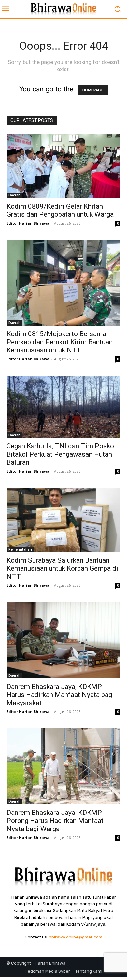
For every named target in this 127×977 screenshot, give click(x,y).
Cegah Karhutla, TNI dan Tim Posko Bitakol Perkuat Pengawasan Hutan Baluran (60, 454)
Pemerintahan (20, 549)
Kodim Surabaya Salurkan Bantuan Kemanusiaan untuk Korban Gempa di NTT (62, 568)
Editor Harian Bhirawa (28, 223)
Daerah (14, 195)
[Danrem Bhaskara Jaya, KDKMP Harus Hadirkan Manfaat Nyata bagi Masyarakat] (63, 640)
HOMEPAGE (92, 90)
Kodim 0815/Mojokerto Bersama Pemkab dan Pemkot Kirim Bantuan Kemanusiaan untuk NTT (60, 342)
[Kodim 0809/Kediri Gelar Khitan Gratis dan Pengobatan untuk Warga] (63, 166)
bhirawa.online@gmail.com (75, 937)
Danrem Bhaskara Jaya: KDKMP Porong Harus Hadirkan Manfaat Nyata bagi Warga (55, 821)
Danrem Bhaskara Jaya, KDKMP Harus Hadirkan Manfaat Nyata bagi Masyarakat (60, 695)
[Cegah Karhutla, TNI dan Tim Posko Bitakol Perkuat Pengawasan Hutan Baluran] (63, 407)
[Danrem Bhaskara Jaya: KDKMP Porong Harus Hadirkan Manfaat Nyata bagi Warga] (63, 766)
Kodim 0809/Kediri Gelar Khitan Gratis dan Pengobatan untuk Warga (60, 210)
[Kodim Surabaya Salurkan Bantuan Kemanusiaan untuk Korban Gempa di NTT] (63, 520)
